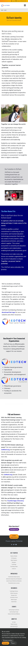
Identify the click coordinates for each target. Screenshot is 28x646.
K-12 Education (14, 558)
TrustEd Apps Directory (15, 501)
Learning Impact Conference (14, 609)
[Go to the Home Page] (5, 5)
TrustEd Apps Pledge (14, 566)
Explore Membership (21, 1)
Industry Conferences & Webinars (14, 613)
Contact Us (14, 568)
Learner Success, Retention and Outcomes (13, 580)
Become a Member (14, 556)
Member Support (14, 599)
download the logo (8, 312)
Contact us (14, 529)
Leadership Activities (14, 626)
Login (13, 1)
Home (2, 10)
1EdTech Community (13, 593)
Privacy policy (7, 640)
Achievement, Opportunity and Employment (14, 578)
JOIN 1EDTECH (14, 536)
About (5, 10)
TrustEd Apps (14, 564)
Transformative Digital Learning (14, 576)
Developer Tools (14, 595)
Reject (13, 643)
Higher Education (14, 560)
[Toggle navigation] (25, 5)
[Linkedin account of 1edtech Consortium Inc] (12, 544)
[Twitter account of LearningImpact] (14, 544)
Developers (14, 562)
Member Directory (14, 624)
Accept (5, 643)
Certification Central (14, 597)
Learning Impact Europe (14, 611)
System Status (14, 601)
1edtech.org (5, 450)
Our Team (14, 622)
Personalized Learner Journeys (13, 583)
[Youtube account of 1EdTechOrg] (16, 544)
